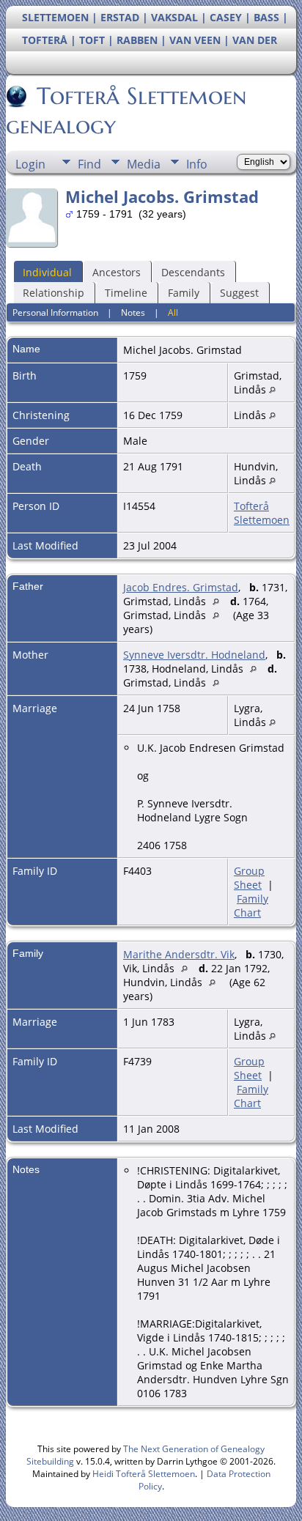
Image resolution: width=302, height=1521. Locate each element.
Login (30, 164)
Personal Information (55, 312)
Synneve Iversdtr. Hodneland (194, 655)
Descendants (193, 272)
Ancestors (116, 272)
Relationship (53, 293)
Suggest (239, 293)
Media (144, 164)
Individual (47, 272)
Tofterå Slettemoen (262, 513)
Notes (133, 312)
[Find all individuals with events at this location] (272, 389)
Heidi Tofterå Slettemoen (143, 1474)
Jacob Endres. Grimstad (180, 587)
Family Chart (251, 905)
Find (89, 164)
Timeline (126, 293)
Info (196, 164)
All (173, 312)
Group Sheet (249, 878)
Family (183, 293)
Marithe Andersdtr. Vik (179, 954)
